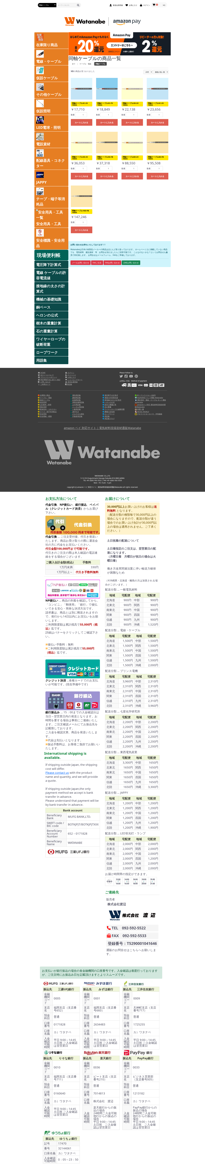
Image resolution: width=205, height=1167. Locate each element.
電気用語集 (76, 395)
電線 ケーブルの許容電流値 (51, 275)
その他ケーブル (49, 94)
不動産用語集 (77, 416)
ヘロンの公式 (47, 315)
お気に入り (71, 377)
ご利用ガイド (45, 384)
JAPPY (41, 182)
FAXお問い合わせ (112, 262)
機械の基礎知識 (48, 299)
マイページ (71, 375)
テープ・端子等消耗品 (50, 201)
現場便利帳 (49, 255)
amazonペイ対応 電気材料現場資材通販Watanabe (150, 406)
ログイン (70, 373)
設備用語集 (76, 400)
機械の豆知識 (109, 412)
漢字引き (75, 412)
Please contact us (57, 773)
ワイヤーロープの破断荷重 (50, 342)
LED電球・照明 (48, 127)
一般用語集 (76, 409)
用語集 (41, 360)
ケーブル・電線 (85, 64)
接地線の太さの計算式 (50, 288)
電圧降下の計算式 (111, 395)
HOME (42, 373)
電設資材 (43, 144)
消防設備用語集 (78, 402)
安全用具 (43, 414)
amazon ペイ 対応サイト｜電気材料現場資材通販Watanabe (102, 428)
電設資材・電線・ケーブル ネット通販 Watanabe (150, 401)
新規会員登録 (72, 382)
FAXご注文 (97, 262)
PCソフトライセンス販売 (146, 395)
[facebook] (126, 376)
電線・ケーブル (48, 61)
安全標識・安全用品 (50, 243)
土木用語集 (76, 405)
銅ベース (43, 307)
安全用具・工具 (48, 223)
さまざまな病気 (78, 414)
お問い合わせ (45, 382)
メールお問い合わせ (80, 262)
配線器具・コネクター (50, 163)
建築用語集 (76, 397)
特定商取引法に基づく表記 (50, 380)
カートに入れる (81, 122)
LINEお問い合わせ (131, 262)
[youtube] (131, 376)
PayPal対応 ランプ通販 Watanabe (150, 397)
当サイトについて (47, 375)
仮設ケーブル (47, 77)
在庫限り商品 (47, 44)
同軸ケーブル (100, 64)
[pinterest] (136, 376)
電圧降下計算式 (48, 264)
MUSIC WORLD (143, 412)
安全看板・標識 (46, 416)
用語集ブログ (109, 418)
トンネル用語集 (78, 407)
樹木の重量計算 (48, 323)
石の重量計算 (47, 331)
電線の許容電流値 (111, 397)
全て (73, 64)
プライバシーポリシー (48, 377)
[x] (121, 376)
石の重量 (107, 407)
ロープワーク (47, 352)
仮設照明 (43, 110)
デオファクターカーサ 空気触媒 (149, 414)
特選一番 (140, 409)
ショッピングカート (75, 380)
